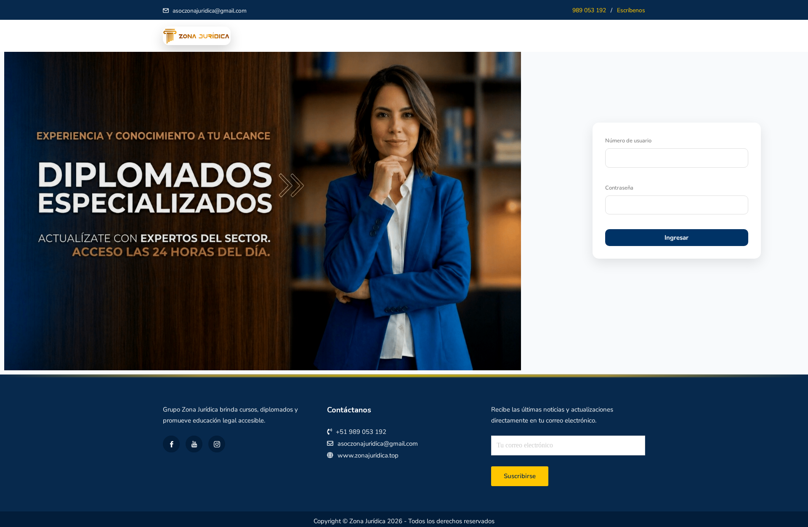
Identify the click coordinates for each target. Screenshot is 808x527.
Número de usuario (628, 140)
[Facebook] (171, 444)
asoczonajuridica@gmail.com (210, 11)
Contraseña (619, 188)
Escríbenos (631, 10)
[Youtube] (194, 444)
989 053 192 (589, 10)
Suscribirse (520, 476)
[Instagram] (216, 444)
